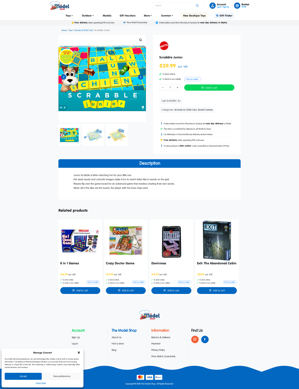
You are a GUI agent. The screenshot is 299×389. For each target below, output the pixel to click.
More (147, 15)
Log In (75, 344)
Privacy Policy (41, 383)
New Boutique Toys (194, 15)
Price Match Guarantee (137, 22)
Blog (114, 350)
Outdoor (87, 15)
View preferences (61, 376)
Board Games (205, 110)
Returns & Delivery (160, 337)
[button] (78, 352)
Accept (23, 376)
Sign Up (76, 337)
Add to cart (211, 88)
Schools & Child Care (83, 30)
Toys (68, 15)
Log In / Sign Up (223, 7)
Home (64, 30)
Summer (166, 15)
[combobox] (178, 5)
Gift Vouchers (128, 15)
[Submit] (197, 5)
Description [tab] (150, 163)
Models (107, 15)
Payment (155, 344)
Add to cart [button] (82, 290)
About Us (116, 337)
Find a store (118, 344)
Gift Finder (226, 15)
